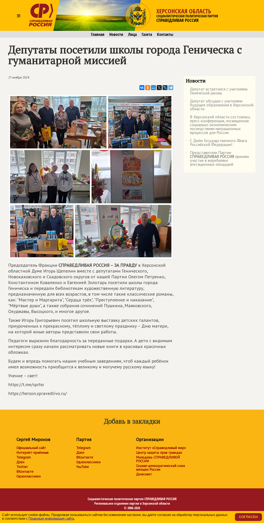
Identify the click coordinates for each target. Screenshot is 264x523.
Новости (116, 34)
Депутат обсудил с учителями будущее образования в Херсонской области (219, 105)
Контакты (165, 34)
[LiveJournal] (165, 87)
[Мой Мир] (153, 87)
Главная (97, 34)
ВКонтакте (24, 471)
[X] (159, 87)
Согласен (248, 517)
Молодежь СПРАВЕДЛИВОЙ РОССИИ (158, 459)
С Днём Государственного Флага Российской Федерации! (216, 143)
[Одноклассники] (147, 87)
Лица (132, 34)
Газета (147, 34)
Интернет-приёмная (32, 452)
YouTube (82, 467)
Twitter (22, 467)
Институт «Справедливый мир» (161, 448)
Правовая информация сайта (51, 518)
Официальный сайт (31, 448)
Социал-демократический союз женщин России (160, 467)
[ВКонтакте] (141, 87)
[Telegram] (170, 87)
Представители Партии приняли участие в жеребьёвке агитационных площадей (217, 159)
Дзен (20, 462)
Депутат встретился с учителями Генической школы (217, 91)
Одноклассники (28, 476)
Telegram (23, 457)
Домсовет (144, 474)
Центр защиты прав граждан (159, 452)
